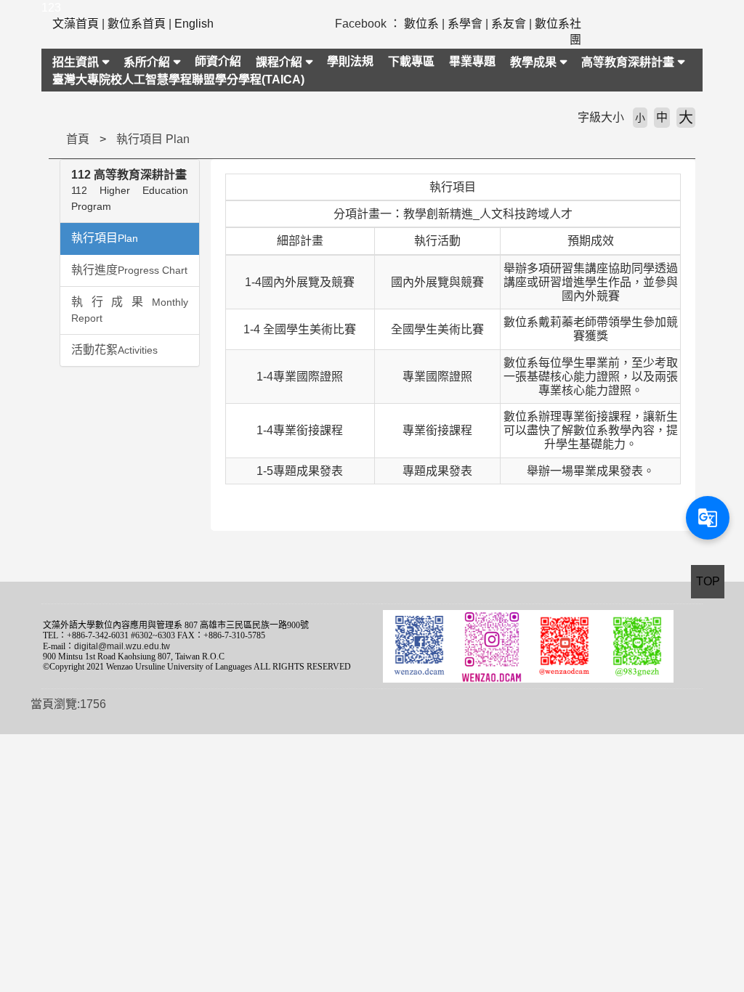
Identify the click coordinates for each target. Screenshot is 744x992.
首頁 (77, 139)
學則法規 (350, 61)
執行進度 (129, 270)
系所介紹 (147, 62)
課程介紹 (279, 62)
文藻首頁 (75, 23)
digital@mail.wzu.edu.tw (122, 646)
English (194, 23)
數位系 (421, 23)
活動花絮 (114, 349)
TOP (708, 581)
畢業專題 (472, 61)
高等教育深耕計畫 (627, 62)
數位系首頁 (137, 23)
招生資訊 (75, 62)
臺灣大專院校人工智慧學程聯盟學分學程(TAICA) (178, 79)
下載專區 (411, 61)
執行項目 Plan (153, 139)
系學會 (465, 23)
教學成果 (533, 62)
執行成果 (129, 310)
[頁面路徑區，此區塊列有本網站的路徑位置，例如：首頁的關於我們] (52, 139)
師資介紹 (218, 61)
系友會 (508, 23)
